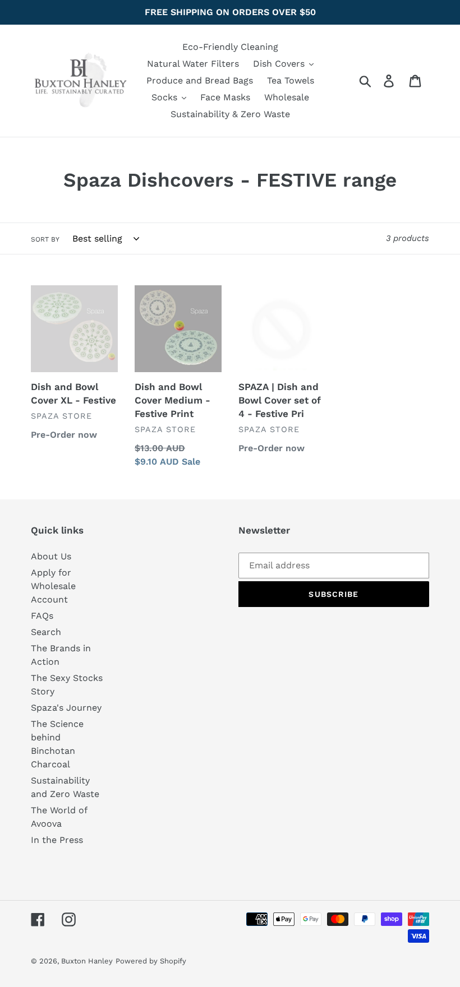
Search (46, 632)
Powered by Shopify (151, 961)
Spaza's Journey (66, 707)
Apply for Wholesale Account (53, 586)
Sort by (45, 239)
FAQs (42, 615)
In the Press (57, 840)
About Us (51, 556)
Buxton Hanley (87, 961)
